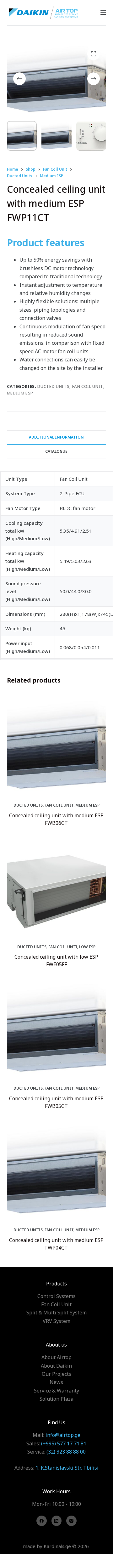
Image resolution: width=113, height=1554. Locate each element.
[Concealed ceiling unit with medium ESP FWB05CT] (56, 1027)
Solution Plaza (56, 1398)
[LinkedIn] (56, 1521)
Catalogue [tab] (56, 451)
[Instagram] (71, 1521)
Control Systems (56, 1296)
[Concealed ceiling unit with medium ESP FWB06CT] (56, 744)
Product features (45, 242)
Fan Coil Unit (87, 386)
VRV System (56, 1321)
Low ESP (87, 947)
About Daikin (56, 1365)
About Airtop (56, 1357)
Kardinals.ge (57, 1546)
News (56, 1382)
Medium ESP (20, 393)
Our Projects (56, 1373)
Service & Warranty (56, 1390)
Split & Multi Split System (56, 1312)
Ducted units (53, 386)
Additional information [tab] (56, 437)
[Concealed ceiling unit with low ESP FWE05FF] (56, 886)
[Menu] (103, 12)
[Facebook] (41, 1521)
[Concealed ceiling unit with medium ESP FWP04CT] (56, 1169)
